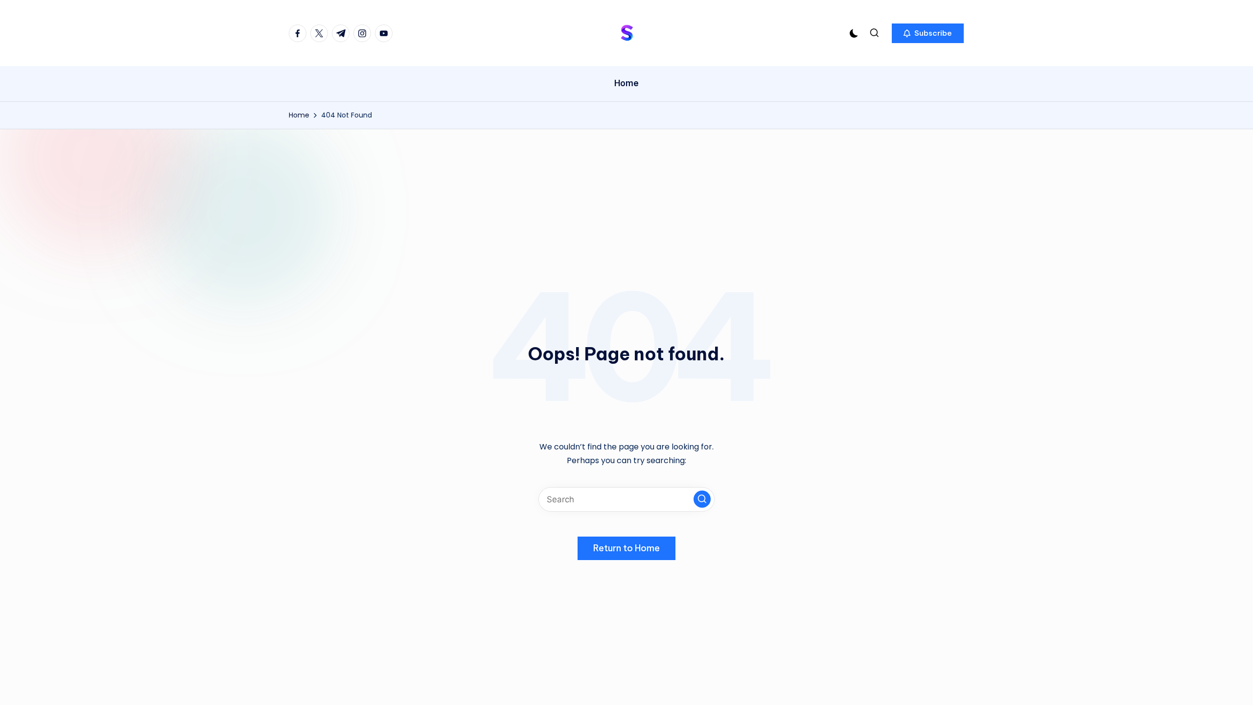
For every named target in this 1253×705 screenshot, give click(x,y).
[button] (927, 33)
